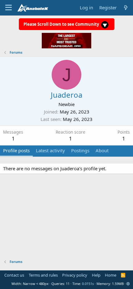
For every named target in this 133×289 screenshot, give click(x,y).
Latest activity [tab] (50, 150)
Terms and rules (43, 275)
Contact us (14, 275)
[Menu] (8, 8)
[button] (128, 283)
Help (96, 275)
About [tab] (102, 150)
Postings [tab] (80, 150)
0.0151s (88, 283)
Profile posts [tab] (16, 150)
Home (110, 275)
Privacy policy (74, 275)
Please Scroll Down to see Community (62, 24)
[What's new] (126, 7)
